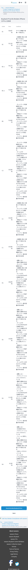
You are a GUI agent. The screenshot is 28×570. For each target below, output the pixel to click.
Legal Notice (14, 554)
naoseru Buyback (9, 7)
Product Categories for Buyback (11, 9)
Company (14, 556)
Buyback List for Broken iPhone (11, 11)
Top (2, 7)
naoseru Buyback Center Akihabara (14, 541)
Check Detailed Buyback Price (14, 508)
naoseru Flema (14, 534)
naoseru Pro (14, 539)
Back (14, 513)
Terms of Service (14, 549)
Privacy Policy (14, 551)
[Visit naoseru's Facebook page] (11, 562)
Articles (14, 546)
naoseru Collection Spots (14, 544)
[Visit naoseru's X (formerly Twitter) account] (17, 564)
